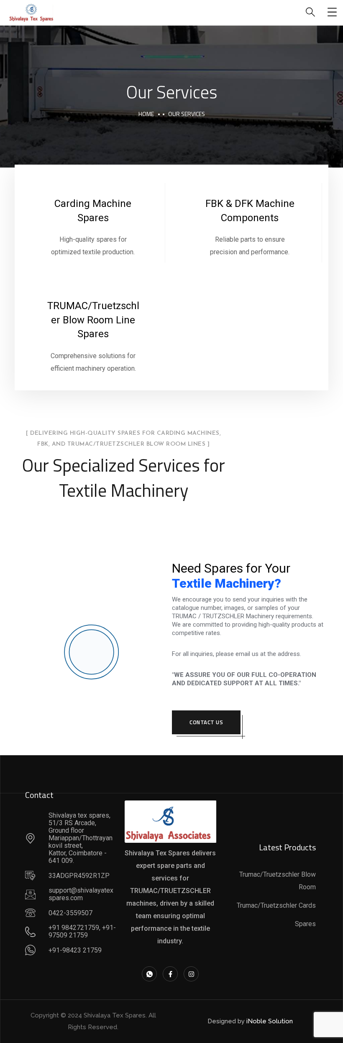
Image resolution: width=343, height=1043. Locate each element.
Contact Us (206, 722)
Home (146, 113)
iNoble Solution (269, 1021)
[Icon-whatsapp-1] (149, 973)
